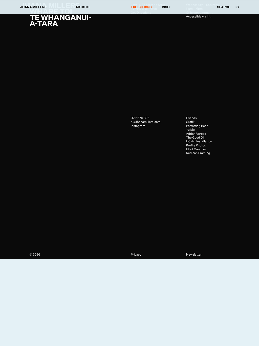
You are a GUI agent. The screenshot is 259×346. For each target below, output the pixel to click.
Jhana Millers (33, 7)
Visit (166, 7)
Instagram (138, 126)
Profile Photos (196, 145)
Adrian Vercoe (196, 134)
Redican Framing (198, 153)
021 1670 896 (140, 118)
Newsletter (194, 254)
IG (237, 7)
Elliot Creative (196, 149)
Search (223, 7)
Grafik (190, 122)
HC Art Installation (199, 141)
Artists (83, 7)
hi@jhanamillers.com (146, 122)
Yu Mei (191, 129)
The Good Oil (195, 137)
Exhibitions (141, 7)
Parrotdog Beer (197, 126)
